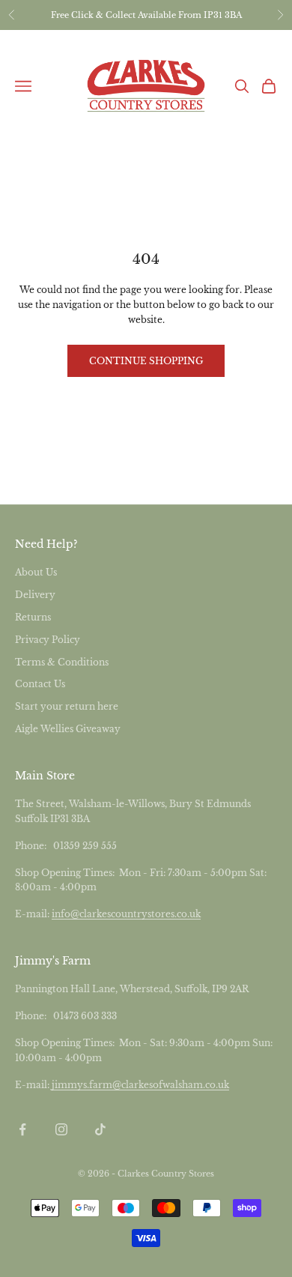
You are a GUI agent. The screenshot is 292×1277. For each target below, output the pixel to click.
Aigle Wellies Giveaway (68, 728)
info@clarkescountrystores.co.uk (126, 914)
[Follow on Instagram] (61, 1129)
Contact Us (40, 683)
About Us (36, 572)
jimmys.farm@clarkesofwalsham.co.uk (140, 1084)
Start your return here (66, 706)
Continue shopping (146, 360)
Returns (33, 617)
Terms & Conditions (62, 662)
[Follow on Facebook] (22, 1129)
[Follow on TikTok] (100, 1129)
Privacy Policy (47, 639)
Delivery (35, 594)
